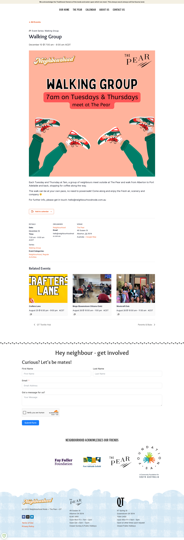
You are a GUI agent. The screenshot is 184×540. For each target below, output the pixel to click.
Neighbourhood (35, 254)
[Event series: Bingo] (74, 314)
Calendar (91, 9)
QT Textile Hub (43, 324)
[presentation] (48, 288)
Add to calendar (42, 211)
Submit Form (30, 422)
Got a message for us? (33, 392)
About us (104, 9)
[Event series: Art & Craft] (31, 314)
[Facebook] (23, 517)
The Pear (77, 9)
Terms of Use (27, 523)
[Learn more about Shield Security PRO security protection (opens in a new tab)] (4, 536)
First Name (27, 368)
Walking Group (35, 248)
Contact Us (119, 9)
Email (24, 380)
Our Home (64, 9)
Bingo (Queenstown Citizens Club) (87, 306)
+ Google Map (90, 237)
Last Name (98, 368)
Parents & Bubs (145, 324)
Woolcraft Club (123, 306)
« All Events (35, 22)
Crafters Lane (35, 306)
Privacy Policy (28, 526)
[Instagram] (28, 517)
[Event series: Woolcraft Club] (118, 314)
